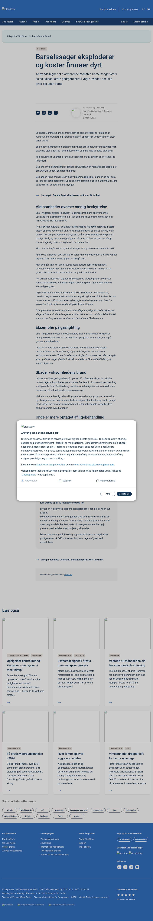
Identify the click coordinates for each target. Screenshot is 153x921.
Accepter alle (124, 494)
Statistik (66, 480)
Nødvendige (31, 480)
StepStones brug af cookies (50, 464)
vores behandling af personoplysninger (93, 464)
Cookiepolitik (29, 474)
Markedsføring (107, 480)
